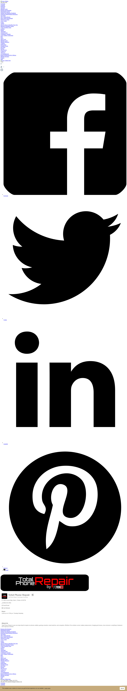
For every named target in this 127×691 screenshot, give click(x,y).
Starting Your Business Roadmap (8, 13)
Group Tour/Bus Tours (6, 27)
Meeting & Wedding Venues (7, 26)
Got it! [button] (122, 688)
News (2, 38)
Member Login (4, 9)
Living (2, 22)
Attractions (3, 31)
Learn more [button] (47, 688)
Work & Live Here (5, 19)
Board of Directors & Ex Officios (8, 55)
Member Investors (5, 56)
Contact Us (3, 51)
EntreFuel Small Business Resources (9, 14)
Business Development (6, 10)
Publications (3, 44)
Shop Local (3, 39)
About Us (3, 52)
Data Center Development (7, 18)
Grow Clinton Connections (7, 35)
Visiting (2, 23)
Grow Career (4, 21)
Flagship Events (4, 46)
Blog (2, 36)
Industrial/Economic (5, 11)
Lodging (3, 29)
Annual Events (4, 32)
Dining (2, 30)
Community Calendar (6, 34)
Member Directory (5, 42)
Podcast (2, 48)
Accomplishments (5, 54)
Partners (2, 58)
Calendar (3, 43)
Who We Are (4, 50)
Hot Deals (3, 47)
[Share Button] (32, 595)
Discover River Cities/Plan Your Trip (9, 25)
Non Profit (3, 15)
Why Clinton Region (5, 17)
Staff (2, 59)
